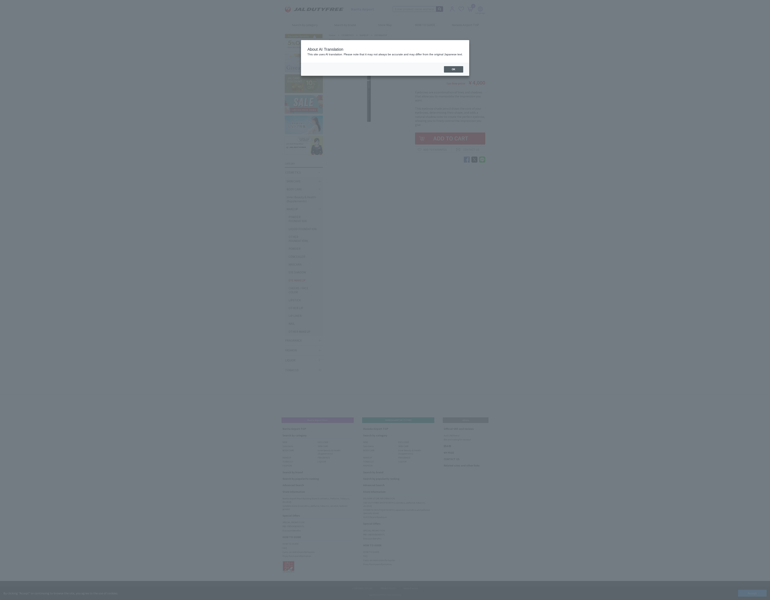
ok (453, 69)
